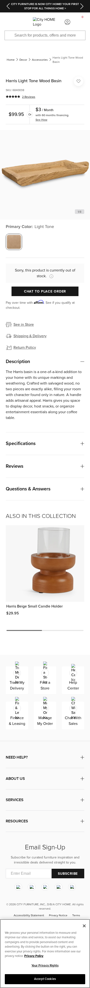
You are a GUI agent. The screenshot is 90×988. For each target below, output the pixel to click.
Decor (23, 59)
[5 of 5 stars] (13, 96)
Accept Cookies (45, 979)
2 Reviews (28, 96)
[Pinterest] (58, 887)
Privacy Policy (33, 956)
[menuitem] (7, 22)
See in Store (23, 324)
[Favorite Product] (78, 81)
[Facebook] (32, 887)
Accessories (40, 59)
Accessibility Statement (29, 915)
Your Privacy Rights (44, 965)
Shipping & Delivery (30, 336)
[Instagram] (18, 887)
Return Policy (24, 347)
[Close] (84, 926)
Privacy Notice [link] (58, 915)
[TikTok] (72, 887)
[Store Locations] (22, 22)
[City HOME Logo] (45, 22)
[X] (45, 887)
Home (11, 59)
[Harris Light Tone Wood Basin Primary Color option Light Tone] (14, 242)
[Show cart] (82, 22)
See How (41, 119)
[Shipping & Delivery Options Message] (50, 276)
